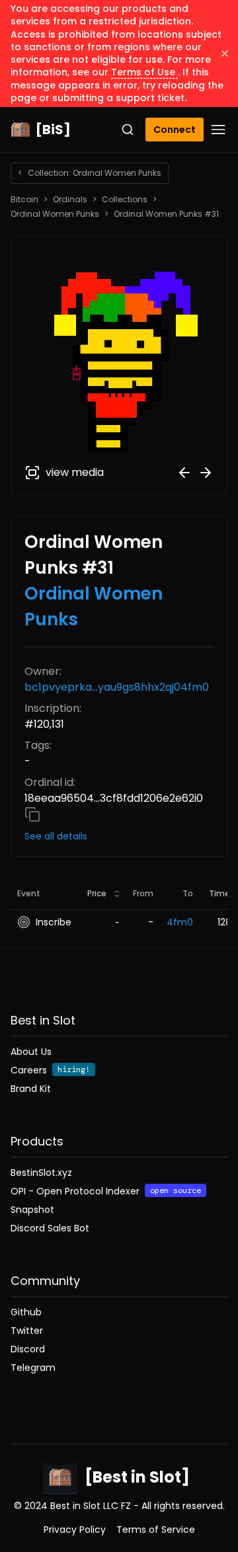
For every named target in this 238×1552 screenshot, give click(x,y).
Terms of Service (155, 1529)
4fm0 (180, 922)
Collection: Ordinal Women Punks (89, 172)
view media (75, 472)
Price (96, 893)
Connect (174, 129)
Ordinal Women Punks (55, 214)
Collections (124, 199)
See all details (55, 836)
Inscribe (53, 922)
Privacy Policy (75, 1529)
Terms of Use (144, 72)
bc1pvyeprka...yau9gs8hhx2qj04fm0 (116, 687)
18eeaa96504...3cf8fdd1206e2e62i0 (113, 798)
